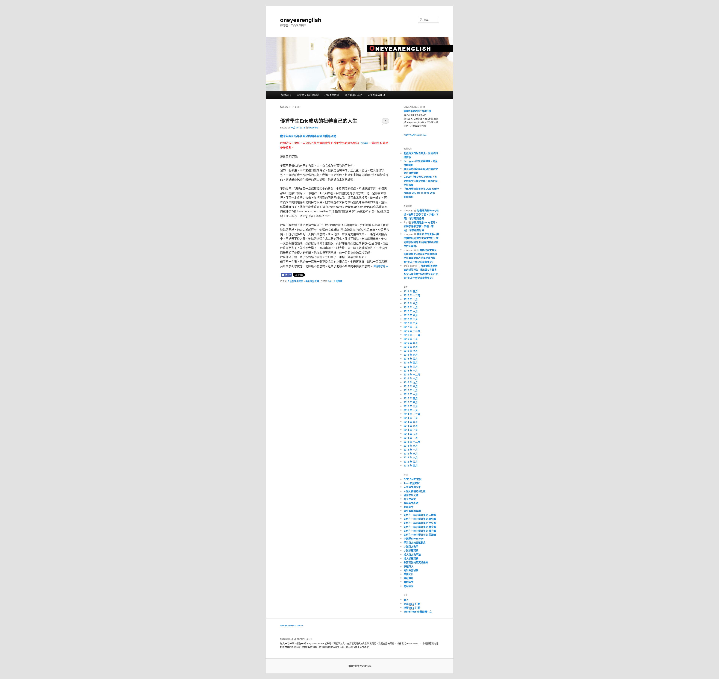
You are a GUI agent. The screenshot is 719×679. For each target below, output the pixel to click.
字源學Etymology (414, 538)
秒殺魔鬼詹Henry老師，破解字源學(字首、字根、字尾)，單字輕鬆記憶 (421, 214)
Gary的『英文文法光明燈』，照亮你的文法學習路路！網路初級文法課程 (421, 180)
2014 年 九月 (411, 422)
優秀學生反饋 (312, 281)
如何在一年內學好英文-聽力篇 (420, 530)
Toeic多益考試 (412, 483)
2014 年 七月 (411, 430)
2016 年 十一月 (412, 335)
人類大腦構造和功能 (415, 491)
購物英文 (408, 582)
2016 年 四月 (411, 362)
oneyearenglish (300, 20)
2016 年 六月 (411, 354)
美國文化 (408, 574)
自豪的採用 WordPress (359, 666)
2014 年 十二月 (412, 414)
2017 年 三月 (411, 319)
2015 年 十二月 (412, 374)
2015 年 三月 (411, 406)
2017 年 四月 (411, 315)
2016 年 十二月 (412, 331)
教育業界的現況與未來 (416, 562)
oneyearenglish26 (415, 135)
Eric (330, 281)
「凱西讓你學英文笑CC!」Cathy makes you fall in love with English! (421, 192)
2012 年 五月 (411, 461)
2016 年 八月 (411, 346)
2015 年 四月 (411, 402)
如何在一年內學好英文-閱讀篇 (420, 534)
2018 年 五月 (411, 291)
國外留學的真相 (353, 94)
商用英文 (408, 507)
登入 (406, 599)
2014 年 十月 (411, 418)
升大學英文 (410, 499)
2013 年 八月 (411, 445)
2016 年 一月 (411, 370)
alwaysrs (313, 127)
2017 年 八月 (411, 303)
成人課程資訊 (411, 558)
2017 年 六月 (411, 311)
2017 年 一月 (411, 327)
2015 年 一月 (411, 410)
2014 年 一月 (411, 437)
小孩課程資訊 (411, 550)
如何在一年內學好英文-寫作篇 (420, 518)
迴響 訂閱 (412, 607)
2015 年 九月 (411, 382)
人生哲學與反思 (376, 94)
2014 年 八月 (411, 426)
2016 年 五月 (411, 358)
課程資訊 (286, 94)
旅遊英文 (408, 566)
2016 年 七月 (411, 350)
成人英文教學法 (412, 554)
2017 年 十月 (411, 299)
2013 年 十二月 (412, 441)
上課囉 (364, 143)
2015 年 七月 (411, 390)
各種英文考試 (411, 503)
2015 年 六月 (411, 394)
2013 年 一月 (411, 449)
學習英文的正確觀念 (308, 94)
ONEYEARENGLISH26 (291, 625)
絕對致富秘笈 (411, 570)
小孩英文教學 (331, 94)
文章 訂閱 (412, 603)
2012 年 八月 (411, 453)
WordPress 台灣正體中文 (418, 611)
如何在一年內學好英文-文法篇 (420, 523)
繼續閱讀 (381, 266)
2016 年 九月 (411, 343)
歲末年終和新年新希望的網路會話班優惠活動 (308, 136)
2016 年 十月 (411, 339)
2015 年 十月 (411, 378)
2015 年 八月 (411, 386)
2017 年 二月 (411, 323)
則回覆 (338, 281)
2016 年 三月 (411, 366)
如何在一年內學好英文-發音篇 (420, 526)
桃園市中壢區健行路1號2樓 (417, 111)
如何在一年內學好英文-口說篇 (420, 514)
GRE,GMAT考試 (412, 479)
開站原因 (408, 586)
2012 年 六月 (411, 457)
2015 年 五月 (411, 398)
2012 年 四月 (411, 465)
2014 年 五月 (411, 434)
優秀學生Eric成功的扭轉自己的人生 (318, 120)
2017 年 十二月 (412, 295)
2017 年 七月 (411, 307)
